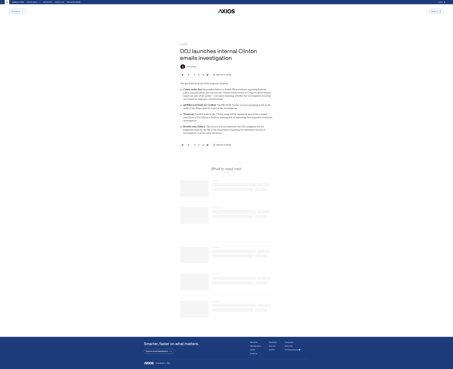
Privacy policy (289, 342)
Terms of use (289, 346)
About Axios (254, 342)
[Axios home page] (7, 2)
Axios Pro (47, 2)
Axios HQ (271, 349)
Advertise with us (255, 346)
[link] (182, 75)
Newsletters (18, 2)
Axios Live (59, 2)
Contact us (253, 353)
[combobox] (33, 2)
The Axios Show (74, 2)
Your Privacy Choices (291, 349)
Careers (252, 349)
